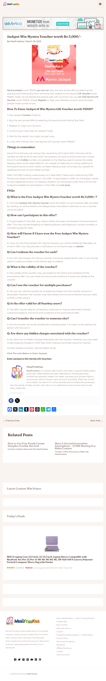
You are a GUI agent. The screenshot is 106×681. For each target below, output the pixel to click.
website (79, 246)
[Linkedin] (36, 659)
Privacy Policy (62, 638)
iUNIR (65, 452)
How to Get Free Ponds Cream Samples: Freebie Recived (26, 444)
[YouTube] (32, 659)
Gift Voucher (84, 93)
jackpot (18, 90)
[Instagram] (23, 659)
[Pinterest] (27, 659)
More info (68, 568)
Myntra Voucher (41, 203)
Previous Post (11, 420)
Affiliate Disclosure (64, 648)
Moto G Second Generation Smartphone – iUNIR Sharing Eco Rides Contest (75, 446)
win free (82, 97)
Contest (26, 115)
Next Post (96, 420)
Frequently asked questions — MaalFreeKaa (74, 635)
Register (42, 100)
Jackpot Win (25, 203)
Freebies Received (23, 449)
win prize (65, 185)
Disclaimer (60, 645)
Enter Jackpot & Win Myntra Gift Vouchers (29, 359)
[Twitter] (17, 400)
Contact (59, 632)
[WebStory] (40, 659)
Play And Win (62, 625)
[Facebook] (11, 400)
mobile (24, 160)
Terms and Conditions (65, 642)
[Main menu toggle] (100, 4)
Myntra (10, 90)
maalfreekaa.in (17, 393)
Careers (59, 651)
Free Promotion (63, 655)
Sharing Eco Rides (77, 452)
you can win (43, 90)
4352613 (20, 568)
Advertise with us (63, 628)
